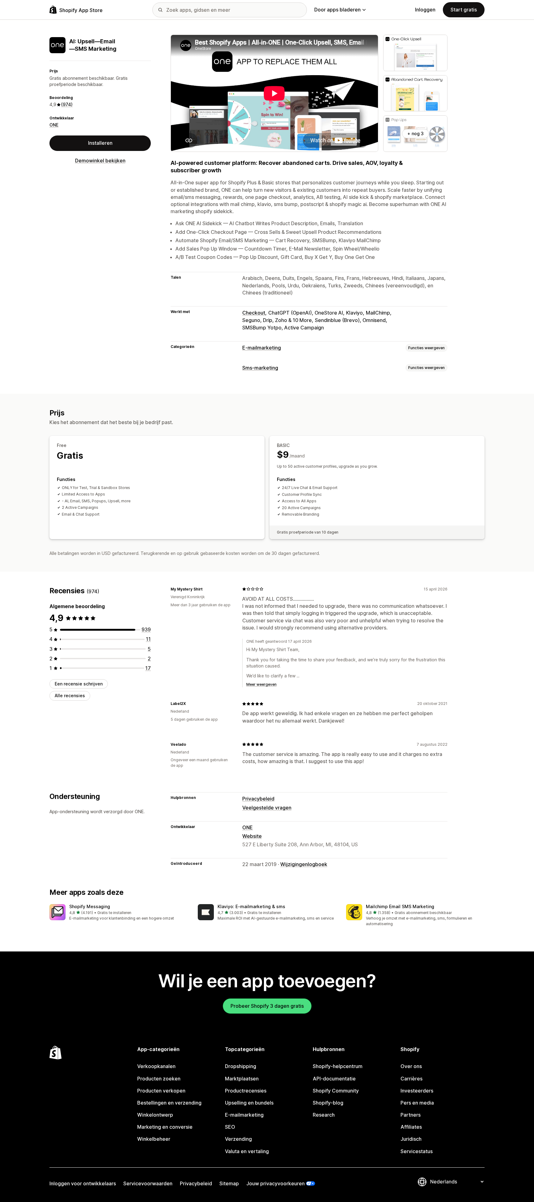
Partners (410, 1115)
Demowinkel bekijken (100, 160)
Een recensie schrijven (79, 683)
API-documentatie (334, 1078)
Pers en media (417, 1103)
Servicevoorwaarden (147, 1183)
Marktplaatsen (242, 1078)
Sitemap (229, 1183)
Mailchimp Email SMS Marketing (400, 906)
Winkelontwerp (155, 1115)
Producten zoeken (158, 1078)
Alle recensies (70, 695)
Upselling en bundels (249, 1103)
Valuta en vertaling (247, 1151)
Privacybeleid (258, 799)
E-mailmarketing (261, 348)
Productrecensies (245, 1091)
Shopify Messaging (89, 906)
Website (252, 836)
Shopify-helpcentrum (337, 1066)
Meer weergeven (261, 684)
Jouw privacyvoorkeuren (275, 1183)
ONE (53, 124)
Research (324, 1115)
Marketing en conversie (165, 1127)
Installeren (100, 143)
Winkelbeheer (153, 1139)
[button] (118, 912)
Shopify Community (336, 1091)
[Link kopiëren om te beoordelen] (206, 588)
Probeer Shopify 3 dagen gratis (267, 1006)
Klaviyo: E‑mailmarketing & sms (251, 906)
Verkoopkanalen (156, 1066)
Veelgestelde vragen (266, 808)
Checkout (253, 313)
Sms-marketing (260, 368)
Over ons (411, 1066)
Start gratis (464, 9)
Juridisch (411, 1139)
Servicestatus (416, 1151)
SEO (230, 1127)
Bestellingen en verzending (169, 1103)
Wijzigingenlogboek (303, 864)
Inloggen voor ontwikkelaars (82, 1183)
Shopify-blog (328, 1103)
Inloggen (425, 9)
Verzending (238, 1139)
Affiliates (411, 1127)
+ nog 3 (415, 133)
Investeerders (416, 1091)
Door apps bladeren (337, 9)
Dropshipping (240, 1066)
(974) (67, 104)
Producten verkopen (161, 1091)
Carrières (411, 1078)
